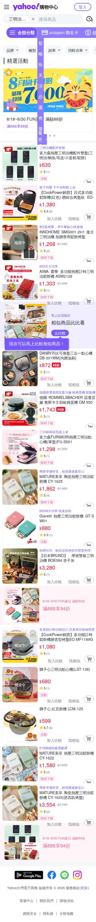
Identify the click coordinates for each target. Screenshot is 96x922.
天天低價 (40, 76)
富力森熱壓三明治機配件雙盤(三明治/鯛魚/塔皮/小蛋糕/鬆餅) (66, 155)
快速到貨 (40, 65)
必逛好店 (40, 97)
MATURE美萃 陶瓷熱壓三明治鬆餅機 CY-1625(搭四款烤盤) (66, 795)
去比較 (60, 333)
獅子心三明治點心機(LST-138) (64, 669)
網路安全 (30, 913)
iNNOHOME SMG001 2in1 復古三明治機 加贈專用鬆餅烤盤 (66, 234)
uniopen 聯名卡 (63, 32)
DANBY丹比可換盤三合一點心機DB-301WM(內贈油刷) (66, 355)
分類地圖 (66, 913)
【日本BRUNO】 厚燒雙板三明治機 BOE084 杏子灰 (66, 558)
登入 (83, 7)
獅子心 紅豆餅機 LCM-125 (61, 708)
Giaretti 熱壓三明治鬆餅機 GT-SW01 (66, 518)
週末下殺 (40, 108)
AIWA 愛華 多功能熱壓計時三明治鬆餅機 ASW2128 (66, 273)
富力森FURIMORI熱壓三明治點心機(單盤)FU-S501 (65, 439)
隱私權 (48, 913)
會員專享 (40, 119)
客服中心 (27, 900)
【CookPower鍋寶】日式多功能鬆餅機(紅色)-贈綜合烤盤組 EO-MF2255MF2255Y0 (66, 194)
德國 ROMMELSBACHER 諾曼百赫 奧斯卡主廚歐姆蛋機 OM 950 (67, 400)
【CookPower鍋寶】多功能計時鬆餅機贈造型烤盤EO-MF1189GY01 (66, 637)
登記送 (40, 44)
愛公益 (40, 129)
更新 (84, 887)
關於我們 (47, 900)
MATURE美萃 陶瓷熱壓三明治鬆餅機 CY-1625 (66, 479)
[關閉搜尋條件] (33, 19)
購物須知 (67, 900)
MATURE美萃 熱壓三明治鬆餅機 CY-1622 (66, 755)
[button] (50, 136)
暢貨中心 (40, 55)
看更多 (40, 139)
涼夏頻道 (40, 87)
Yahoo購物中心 (35, 7)
